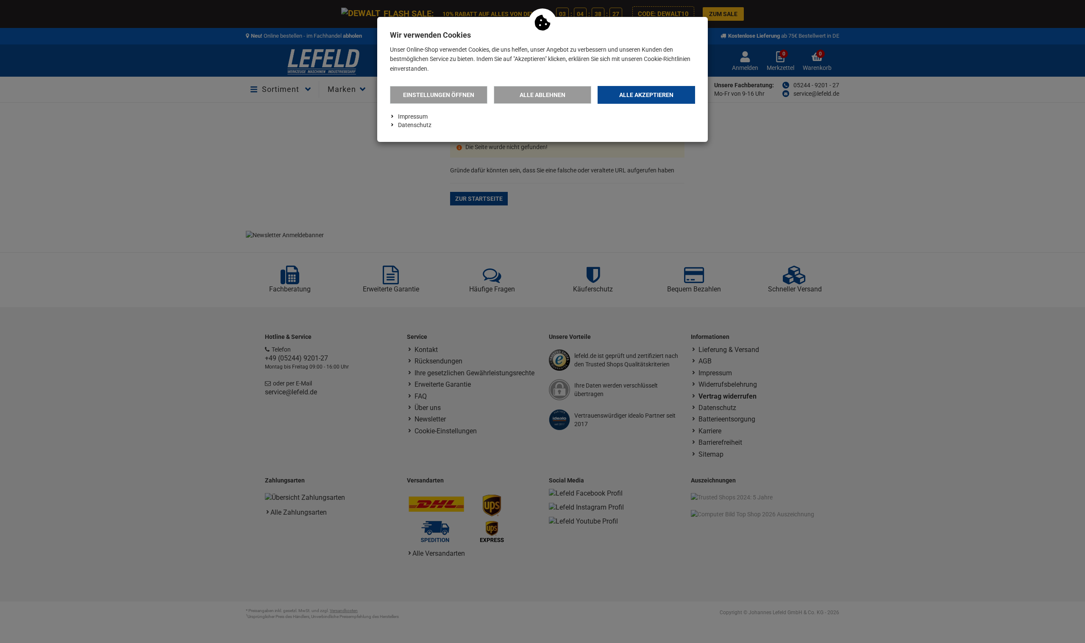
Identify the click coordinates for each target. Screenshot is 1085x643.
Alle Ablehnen (542, 94)
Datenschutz (414, 125)
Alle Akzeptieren (646, 94)
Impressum (413, 116)
